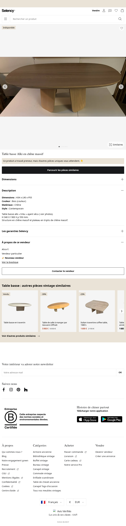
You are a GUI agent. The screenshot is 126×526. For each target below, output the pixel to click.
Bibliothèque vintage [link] (44, 456)
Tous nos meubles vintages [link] (47, 490)
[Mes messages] (110, 10)
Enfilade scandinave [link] (43, 477)
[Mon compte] (104, 10)
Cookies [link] (7, 486)
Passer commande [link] (75, 451)
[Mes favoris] (116, 10)
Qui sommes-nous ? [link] (12, 451)
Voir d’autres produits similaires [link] (19, 335)
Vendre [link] (96, 10)
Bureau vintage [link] (41, 464)
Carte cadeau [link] (73, 460)
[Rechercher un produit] (120, 18)
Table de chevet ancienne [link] (46, 481)
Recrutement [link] (10, 469)
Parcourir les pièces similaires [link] (63, 170)
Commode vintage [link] (42, 473)
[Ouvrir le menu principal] (5, 19)
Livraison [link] (70, 456)
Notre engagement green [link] (15, 460)
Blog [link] (4, 456)
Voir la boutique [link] (10, 262)
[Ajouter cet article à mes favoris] (122, 28)
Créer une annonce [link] (105, 456)
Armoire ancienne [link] (42, 451)
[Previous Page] (4, 86)
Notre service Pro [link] (73, 464)
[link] (8, 11)
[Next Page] (121, 86)
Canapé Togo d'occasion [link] (45, 486)
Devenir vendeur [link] (104, 451)
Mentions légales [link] (12, 477)
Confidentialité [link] (11, 481)
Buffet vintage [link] (40, 460)
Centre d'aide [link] (10, 490)
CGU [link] (6, 473)
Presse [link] (5, 464)
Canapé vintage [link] (41, 469)
